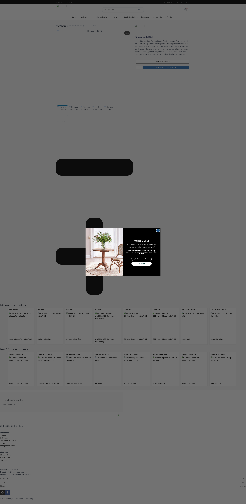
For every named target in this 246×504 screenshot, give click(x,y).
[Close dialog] (158, 230)
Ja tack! (141, 264)
